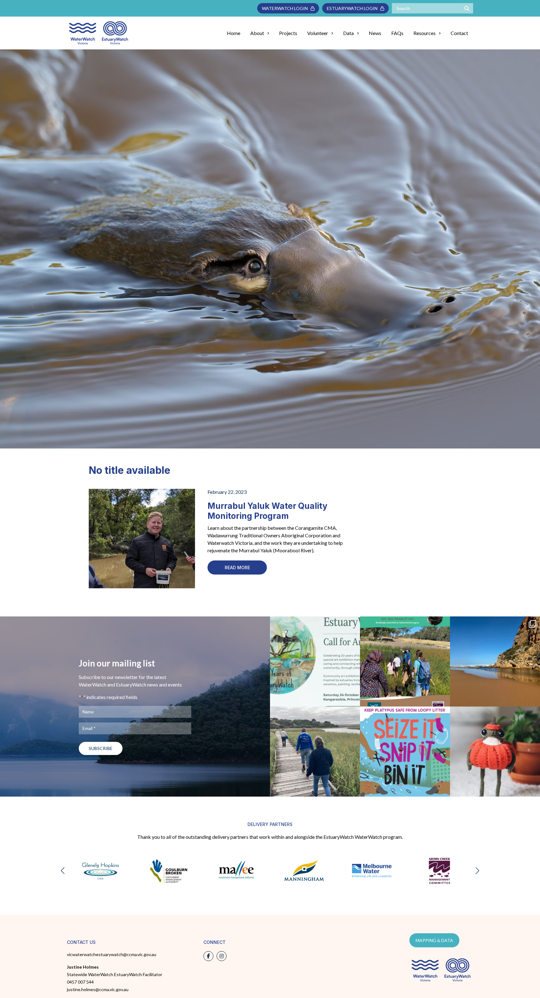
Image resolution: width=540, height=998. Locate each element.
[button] (63, 870)
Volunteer (317, 33)
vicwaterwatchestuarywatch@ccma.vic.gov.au (111, 954)
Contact (459, 33)
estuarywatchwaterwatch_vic (314, 623)
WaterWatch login (286, 8)
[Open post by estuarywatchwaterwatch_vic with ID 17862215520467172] (405, 752)
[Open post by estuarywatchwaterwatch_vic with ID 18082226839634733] (495, 752)
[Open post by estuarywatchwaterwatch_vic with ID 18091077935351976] (405, 661)
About (257, 33)
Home (233, 33)
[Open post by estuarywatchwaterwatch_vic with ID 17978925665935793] (315, 752)
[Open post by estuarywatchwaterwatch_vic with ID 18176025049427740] (315, 661)
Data (348, 33)
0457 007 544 (80, 982)
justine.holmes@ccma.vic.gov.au (97, 989)
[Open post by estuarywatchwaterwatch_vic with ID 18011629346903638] (495, 661)
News (375, 33)
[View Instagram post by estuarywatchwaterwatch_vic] (353, 699)
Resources (424, 33)
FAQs (397, 33)
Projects (288, 33)
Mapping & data (434, 940)
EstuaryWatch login (353, 8)
